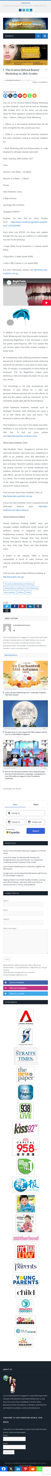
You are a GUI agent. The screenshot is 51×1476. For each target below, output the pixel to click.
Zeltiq (28, 592)
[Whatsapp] (29, 96)
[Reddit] (25, 96)
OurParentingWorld (13, 80)
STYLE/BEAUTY (43, 82)
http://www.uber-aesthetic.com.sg (17, 496)
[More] (34, 96)
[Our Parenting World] (25, 23)
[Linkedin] (15, 96)
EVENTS (35, 82)
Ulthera (21, 592)
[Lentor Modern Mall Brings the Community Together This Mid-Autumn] (25, 675)
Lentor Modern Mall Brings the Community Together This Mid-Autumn (26, 6)
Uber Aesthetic (9, 592)
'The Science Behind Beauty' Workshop (19, 584)
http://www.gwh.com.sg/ (13, 577)
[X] (10, 96)
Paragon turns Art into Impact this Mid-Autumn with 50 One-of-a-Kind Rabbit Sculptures (26, 733)
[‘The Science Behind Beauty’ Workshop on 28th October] (25, 55)
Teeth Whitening (31, 588)
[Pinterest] (20, 96)
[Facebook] (5, 96)
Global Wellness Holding (13, 588)
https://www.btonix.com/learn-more (22, 436)
